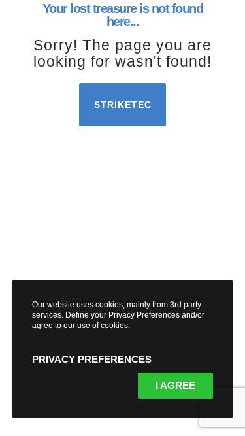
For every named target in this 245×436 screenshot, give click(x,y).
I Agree (175, 385)
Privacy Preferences (92, 359)
